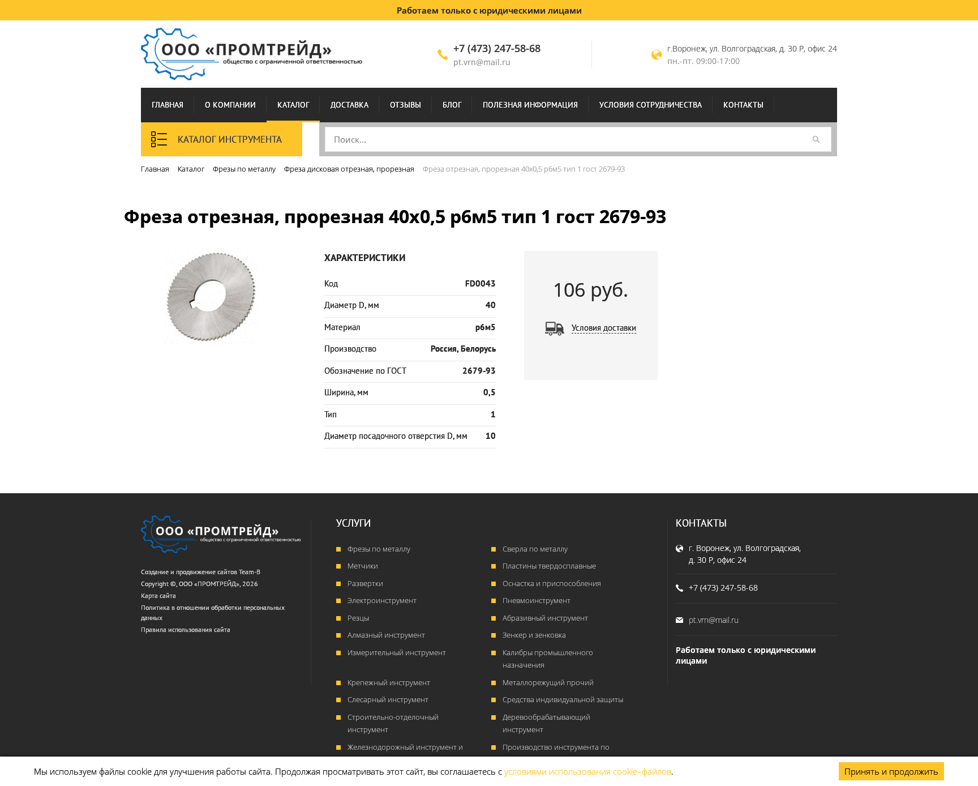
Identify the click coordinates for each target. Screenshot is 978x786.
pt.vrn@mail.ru (482, 62)
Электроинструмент (382, 600)
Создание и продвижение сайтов (189, 571)
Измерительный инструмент (397, 652)
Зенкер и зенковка (534, 635)
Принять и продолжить (891, 771)
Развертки (365, 583)
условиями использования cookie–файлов (587, 771)
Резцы (358, 618)
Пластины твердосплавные (549, 566)
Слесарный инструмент (388, 699)
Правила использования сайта (185, 629)
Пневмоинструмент (536, 600)
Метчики (363, 566)
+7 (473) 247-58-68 (497, 48)
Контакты (743, 105)
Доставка (349, 105)
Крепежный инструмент (389, 682)
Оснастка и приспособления (552, 583)
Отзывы (405, 105)
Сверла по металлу (535, 549)
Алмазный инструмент (386, 635)
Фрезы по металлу (379, 549)
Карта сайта (158, 595)
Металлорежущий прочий (548, 682)
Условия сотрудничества (650, 105)
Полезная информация (530, 105)
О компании (230, 105)
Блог (452, 105)
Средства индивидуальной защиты (563, 699)
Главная (167, 105)
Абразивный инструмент (545, 618)
